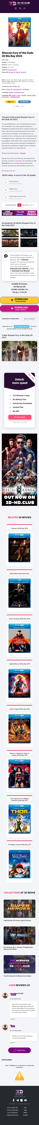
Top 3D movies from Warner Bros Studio (17, 976)
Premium (24, 260)
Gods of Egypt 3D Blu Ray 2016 (19, 709)
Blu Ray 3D (12, 72)
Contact (25, 1115)
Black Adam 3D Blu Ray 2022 (19, 573)
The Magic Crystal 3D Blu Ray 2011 (19, 844)
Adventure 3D (17, 89)
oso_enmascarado (16, 993)
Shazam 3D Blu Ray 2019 (19, 528)
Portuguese (5, 97)
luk (11, 1025)
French (19, 95)
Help (25, 1110)
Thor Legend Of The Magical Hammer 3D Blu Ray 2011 (19, 799)
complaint (12, 1019)
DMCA (25, 1112)
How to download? (12, 1110)
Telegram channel (22, 326)
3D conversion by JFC (8, 171)
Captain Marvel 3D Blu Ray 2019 (19, 664)
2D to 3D (23, 72)
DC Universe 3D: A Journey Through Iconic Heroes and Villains (18, 948)
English (11, 92)
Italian (34, 95)
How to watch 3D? (12, 1107)
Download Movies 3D (23, 3)
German (29, 95)
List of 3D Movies (12, 1112)
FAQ (25, 1107)
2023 (6, 60)
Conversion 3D (12, 70)
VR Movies (26, 89)
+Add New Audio (19, 92)
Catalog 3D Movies (12, 1115)
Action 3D (9, 89)
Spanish (24, 95)
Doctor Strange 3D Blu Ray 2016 (19, 619)
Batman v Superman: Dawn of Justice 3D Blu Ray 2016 (19, 754)
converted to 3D (20, 161)
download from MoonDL (21, 271)
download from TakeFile (19, 269)
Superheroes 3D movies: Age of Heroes (17, 920)
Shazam (10, 148)
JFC (19, 86)
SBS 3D (18, 72)
